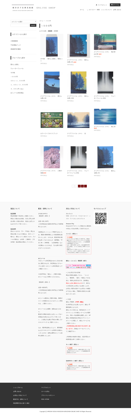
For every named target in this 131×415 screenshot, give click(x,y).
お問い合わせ (117, 9)
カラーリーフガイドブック (49, 133)
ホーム (82, 9)
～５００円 (48, 20)
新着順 (56, 31)
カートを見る (45, 391)
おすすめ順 (42, 31)
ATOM (47, 399)
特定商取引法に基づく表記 (21, 403)
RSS (42, 399)
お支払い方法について (20, 395)
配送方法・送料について (20, 399)
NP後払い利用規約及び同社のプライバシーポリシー (78, 317)
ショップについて (106, 9)
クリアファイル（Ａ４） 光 (76, 133)
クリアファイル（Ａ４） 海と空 (104, 126)
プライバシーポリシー (48, 395)
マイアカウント (102, 5)
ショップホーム (18, 387)
